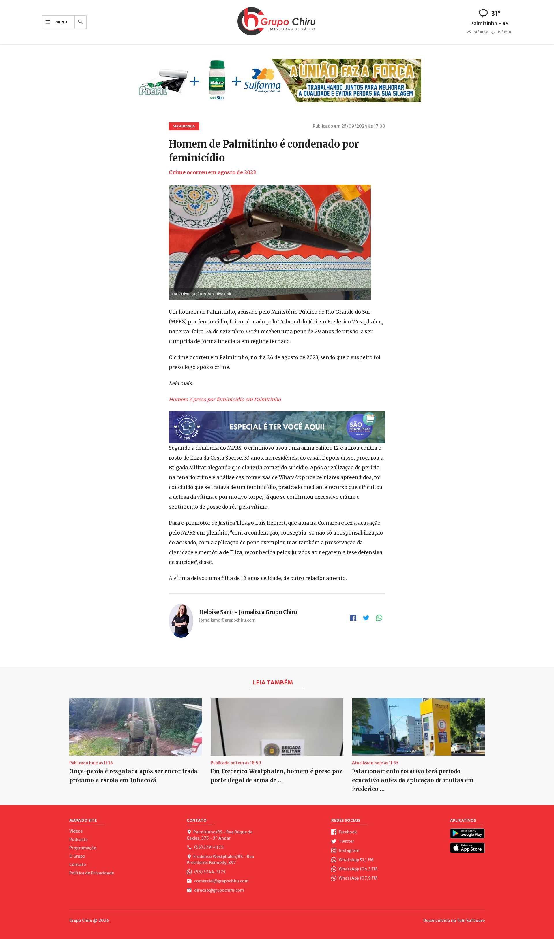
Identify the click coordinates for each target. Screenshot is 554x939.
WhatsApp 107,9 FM (357, 878)
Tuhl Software (471, 920)
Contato (77, 864)
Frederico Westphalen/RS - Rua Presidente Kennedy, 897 (220, 859)
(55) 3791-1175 (208, 847)
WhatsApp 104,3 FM (357, 869)
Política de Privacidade (91, 873)
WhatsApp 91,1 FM (356, 859)
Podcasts (78, 839)
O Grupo (77, 856)
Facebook (347, 832)
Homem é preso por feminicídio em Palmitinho (225, 399)
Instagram (349, 850)
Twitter (346, 841)
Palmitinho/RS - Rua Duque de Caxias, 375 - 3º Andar (219, 835)
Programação (82, 847)
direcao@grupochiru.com (218, 890)
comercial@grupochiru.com (221, 881)
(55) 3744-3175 (209, 871)
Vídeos (76, 831)
